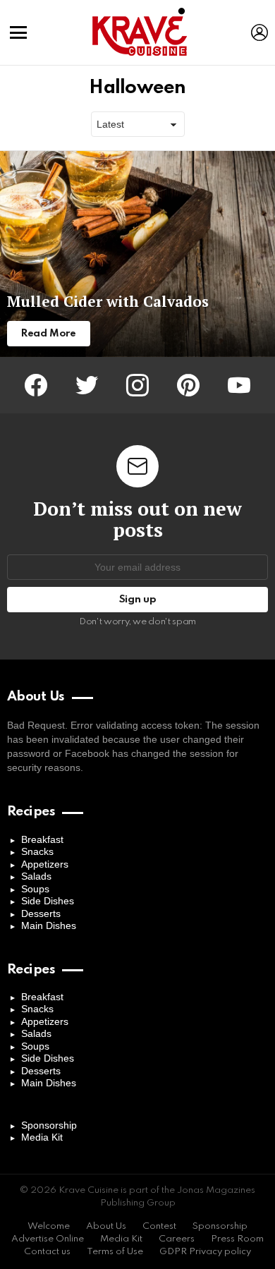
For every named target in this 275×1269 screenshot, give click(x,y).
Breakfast (42, 839)
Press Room (237, 1239)
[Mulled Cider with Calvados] (137, 254)
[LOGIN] (259, 32)
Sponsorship (49, 1125)
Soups (35, 888)
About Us (106, 1226)
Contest (159, 1226)
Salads (36, 876)
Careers (177, 1239)
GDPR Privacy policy (205, 1251)
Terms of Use (115, 1251)
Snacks (37, 851)
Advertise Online (47, 1239)
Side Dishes (47, 900)
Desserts (41, 913)
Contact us (47, 1251)
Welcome (49, 1226)
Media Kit (42, 1137)
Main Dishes (48, 925)
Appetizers (44, 864)
